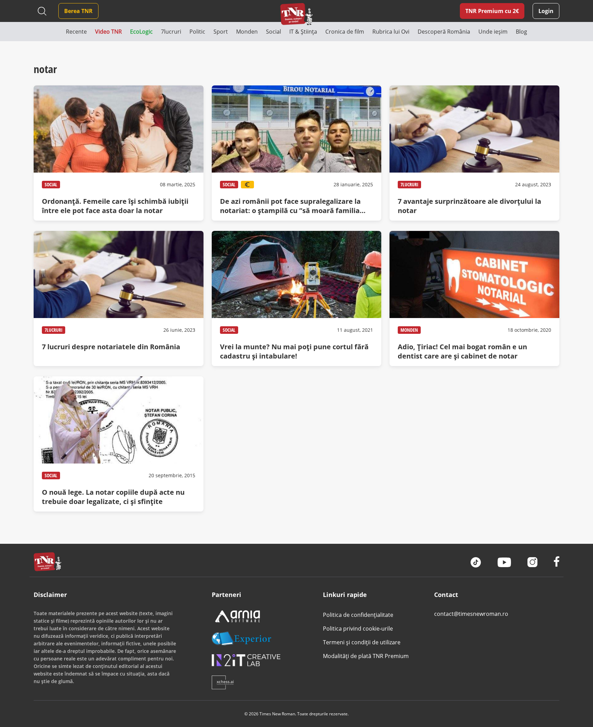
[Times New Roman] (296, 14)
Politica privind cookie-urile (358, 628)
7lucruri (409, 184)
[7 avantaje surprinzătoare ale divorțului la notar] (474, 153)
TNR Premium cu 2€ (492, 11)
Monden (409, 330)
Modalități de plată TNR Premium (366, 656)
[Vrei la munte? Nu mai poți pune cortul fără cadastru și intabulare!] (296, 298)
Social (51, 184)
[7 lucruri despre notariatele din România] (118, 298)
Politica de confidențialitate (358, 615)
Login (546, 11)
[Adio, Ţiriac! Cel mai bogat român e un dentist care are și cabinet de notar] (474, 298)
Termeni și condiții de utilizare (361, 642)
